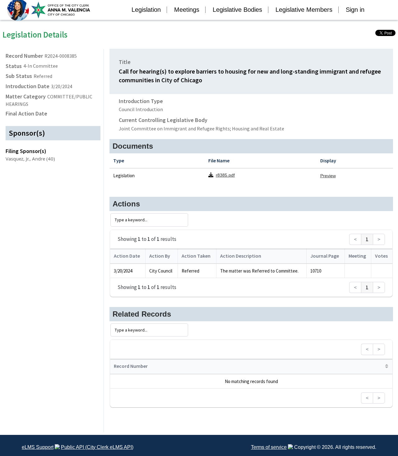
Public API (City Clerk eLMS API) (97, 447)
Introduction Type (141, 101)
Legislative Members (303, 9)
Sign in (355, 9)
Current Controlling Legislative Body (163, 120)
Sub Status (19, 75)
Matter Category (26, 96)
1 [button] (367, 239)
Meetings (186, 9)
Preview (328, 175)
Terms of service (269, 447)
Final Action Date (26, 113)
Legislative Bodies (237, 9)
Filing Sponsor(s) (26, 151)
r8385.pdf (225, 175)
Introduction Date (27, 86)
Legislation (146, 9)
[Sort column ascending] (387, 366)
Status (14, 66)
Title (125, 61)
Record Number (24, 55)
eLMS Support (37, 447)
